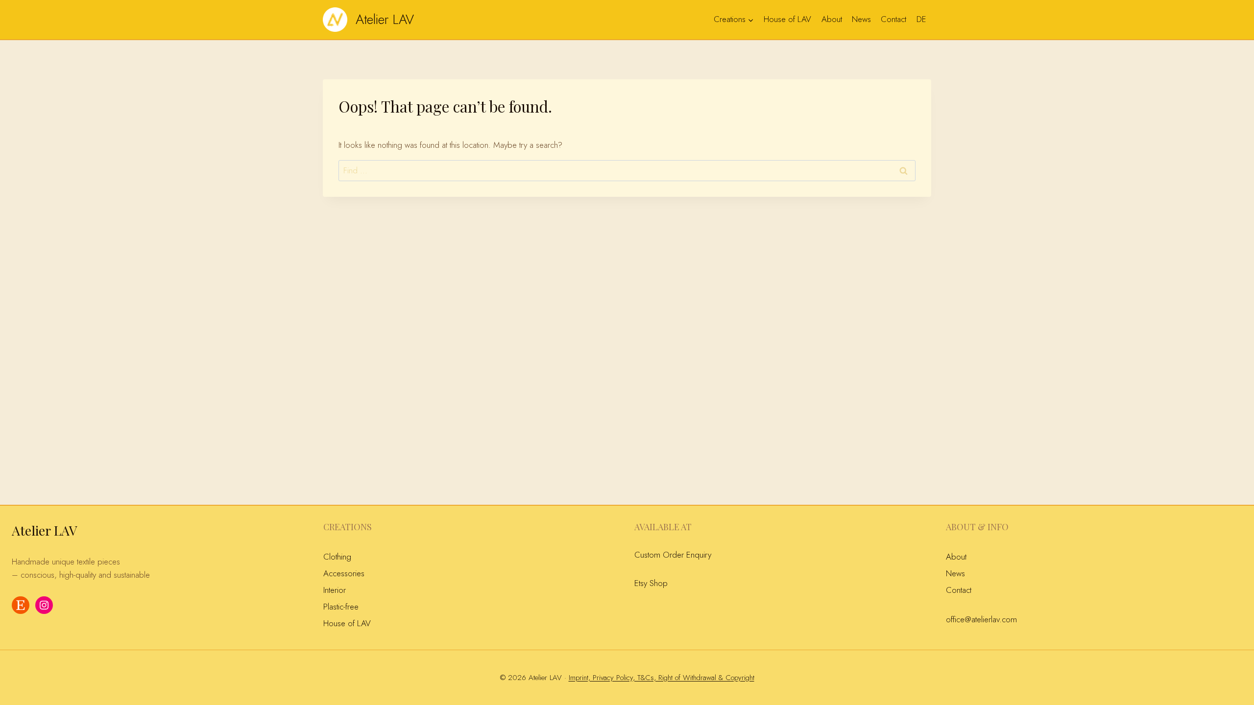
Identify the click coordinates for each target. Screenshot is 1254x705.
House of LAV (787, 19)
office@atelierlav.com (981, 619)
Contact (893, 19)
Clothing (337, 557)
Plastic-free (341, 606)
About (831, 19)
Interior (334, 590)
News (861, 19)
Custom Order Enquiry (672, 555)
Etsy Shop (651, 583)
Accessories (343, 573)
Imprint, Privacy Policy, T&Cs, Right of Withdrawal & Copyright (661, 677)
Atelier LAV (44, 530)
